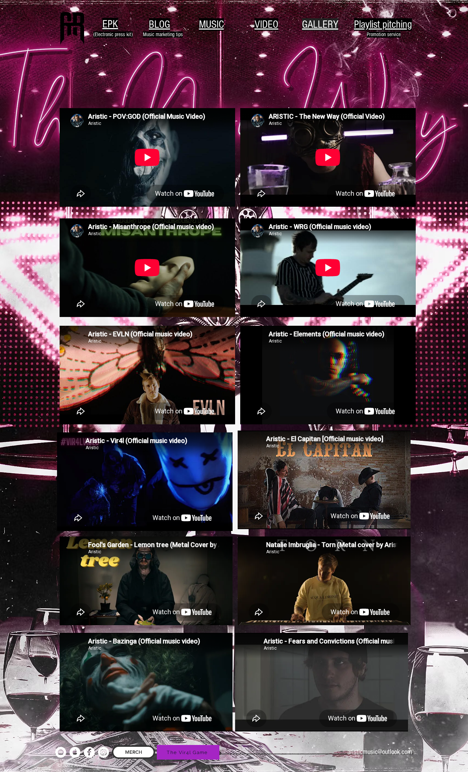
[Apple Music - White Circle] (74, 752)
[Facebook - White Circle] (89, 752)
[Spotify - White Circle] (60, 752)
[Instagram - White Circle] (103, 752)
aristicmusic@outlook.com (379, 752)
